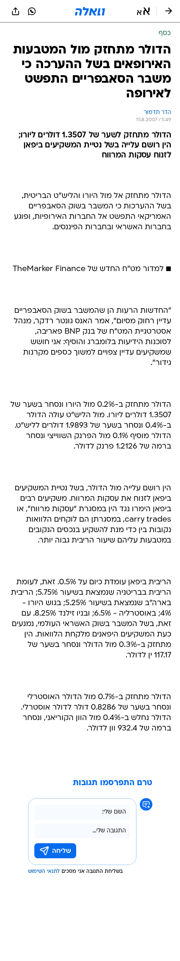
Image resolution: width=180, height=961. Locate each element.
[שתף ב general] (15, 11)
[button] (143, 11)
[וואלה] (90, 11)
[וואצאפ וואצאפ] (32, 11)
